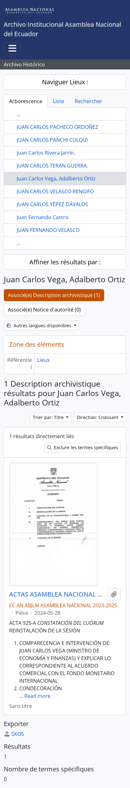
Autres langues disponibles (42, 325)
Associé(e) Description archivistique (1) (54, 295)
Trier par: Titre (49, 417)
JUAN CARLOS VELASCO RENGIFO (55, 191)
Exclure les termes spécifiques (85, 447)
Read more (37, 695)
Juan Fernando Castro (42, 217)
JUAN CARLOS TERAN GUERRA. (52, 165)
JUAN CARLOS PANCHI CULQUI (52, 139)
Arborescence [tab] (25, 101)
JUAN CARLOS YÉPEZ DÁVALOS (52, 204)
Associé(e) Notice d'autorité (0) (44, 309)
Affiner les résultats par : (65, 262)
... (19, 114)
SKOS (17, 733)
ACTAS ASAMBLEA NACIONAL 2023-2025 (56, 594)
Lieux (43, 359)
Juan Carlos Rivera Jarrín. (46, 152)
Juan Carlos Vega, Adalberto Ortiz (56, 178)
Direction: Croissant (98, 417)
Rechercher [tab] (88, 101)
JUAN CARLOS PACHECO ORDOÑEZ (57, 127)
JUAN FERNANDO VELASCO (48, 230)
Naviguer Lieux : (65, 82)
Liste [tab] (58, 101)
